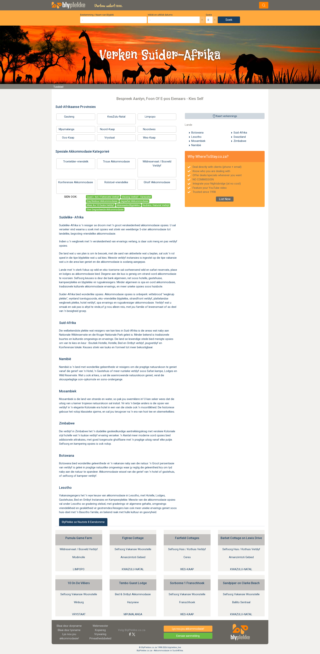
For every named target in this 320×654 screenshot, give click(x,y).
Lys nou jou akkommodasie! (188, 628)
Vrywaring (100, 634)
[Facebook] (130, 634)
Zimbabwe (240, 141)
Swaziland (240, 137)
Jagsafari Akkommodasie (134, 201)
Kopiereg (100, 630)
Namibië (196, 145)
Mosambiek (198, 141)
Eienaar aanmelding (188, 635)
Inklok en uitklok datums (160, 15)
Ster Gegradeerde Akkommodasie (105, 209)
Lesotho (196, 137)
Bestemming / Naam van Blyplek (97, 15)
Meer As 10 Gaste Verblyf (100, 205)
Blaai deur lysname (69, 630)
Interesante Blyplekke (128, 205)
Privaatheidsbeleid (100, 638)
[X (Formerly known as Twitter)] (133, 634)
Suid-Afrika (240, 132)
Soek (228, 20)
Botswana (197, 132)
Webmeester (100, 625)
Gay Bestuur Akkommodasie (102, 201)
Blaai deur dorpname (69, 625)
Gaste (209, 15)
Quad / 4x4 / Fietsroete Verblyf (103, 196)
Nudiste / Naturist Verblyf (156, 205)
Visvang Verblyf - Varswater (136, 196)
